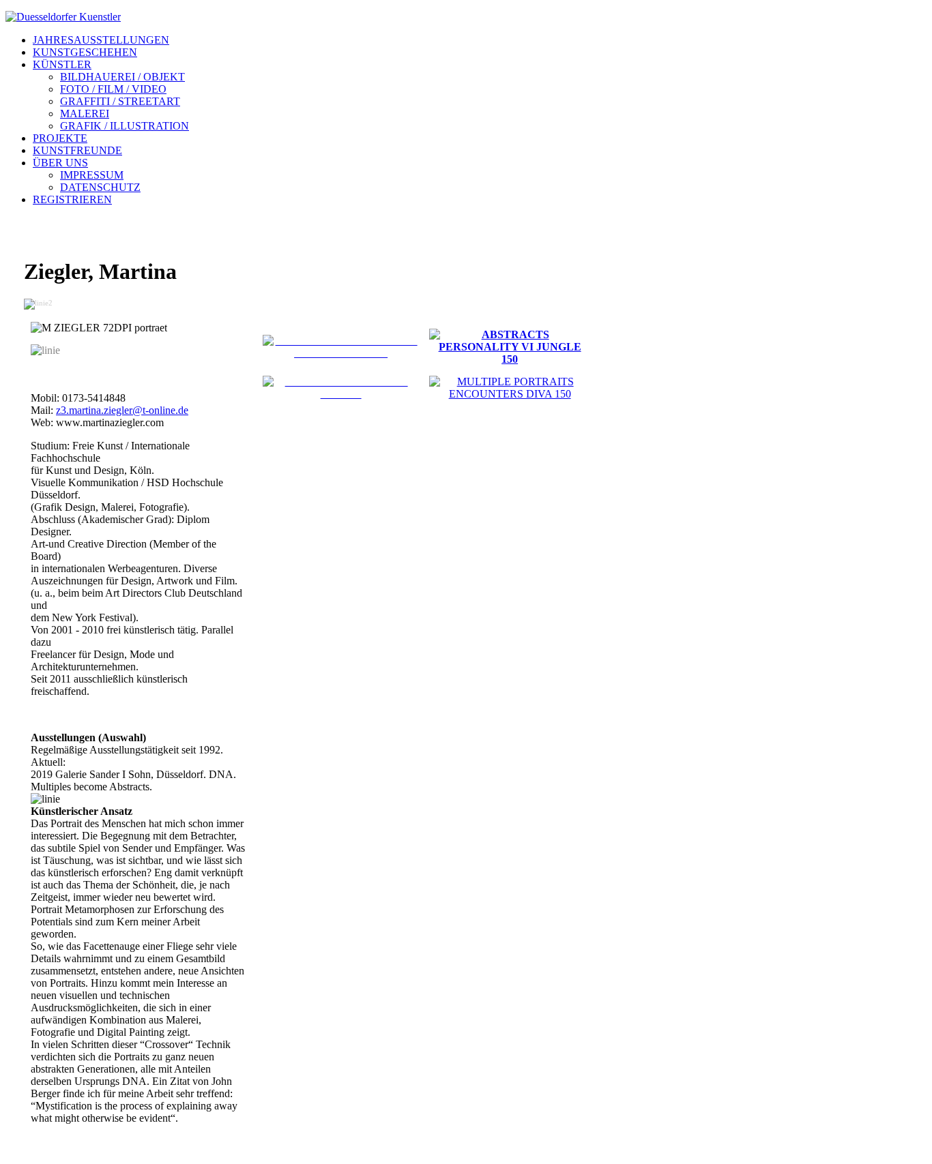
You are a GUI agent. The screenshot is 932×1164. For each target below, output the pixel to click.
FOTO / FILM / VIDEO (113, 89)
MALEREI (84, 113)
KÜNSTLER (62, 64)
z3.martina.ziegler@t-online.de (122, 410)
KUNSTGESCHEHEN (85, 52)
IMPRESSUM (91, 175)
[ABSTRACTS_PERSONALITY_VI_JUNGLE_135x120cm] (509, 359)
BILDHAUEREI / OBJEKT (122, 77)
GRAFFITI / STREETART (120, 101)
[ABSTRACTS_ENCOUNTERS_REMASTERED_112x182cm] (341, 353)
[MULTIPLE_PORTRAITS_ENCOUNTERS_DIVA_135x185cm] (509, 394)
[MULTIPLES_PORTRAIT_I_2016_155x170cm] (341, 394)
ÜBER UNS (60, 162)
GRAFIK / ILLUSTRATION (124, 126)
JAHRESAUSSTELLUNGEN (101, 40)
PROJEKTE (60, 138)
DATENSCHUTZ (100, 187)
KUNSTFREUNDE (77, 150)
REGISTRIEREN (72, 199)
